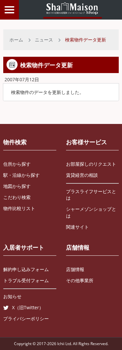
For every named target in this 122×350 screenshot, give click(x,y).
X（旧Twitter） (28, 307)
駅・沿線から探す (21, 175)
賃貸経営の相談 (82, 175)
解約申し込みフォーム (26, 269)
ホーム (16, 40)
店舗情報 (77, 247)
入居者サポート (23, 247)
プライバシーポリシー (26, 318)
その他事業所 (79, 280)
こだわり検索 (17, 197)
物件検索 (15, 142)
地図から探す (17, 186)
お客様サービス (86, 142)
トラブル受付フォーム (26, 280)
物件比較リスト (19, 208)
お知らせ (12, 296)
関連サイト (77, 227)
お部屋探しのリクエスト (91, 164)
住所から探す (17, 164)
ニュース (44, 40)
